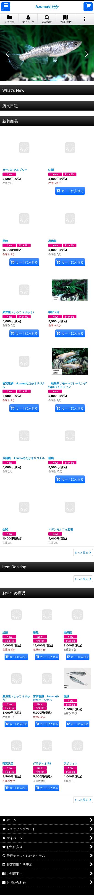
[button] (5, 6)
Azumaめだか (47, 6)
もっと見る (81, 552)
